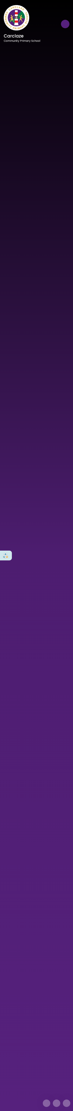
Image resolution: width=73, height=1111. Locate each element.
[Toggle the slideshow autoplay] (66, 1103)
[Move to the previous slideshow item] (46, 1103)
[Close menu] (65, 24)
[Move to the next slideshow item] (56, 1103)
